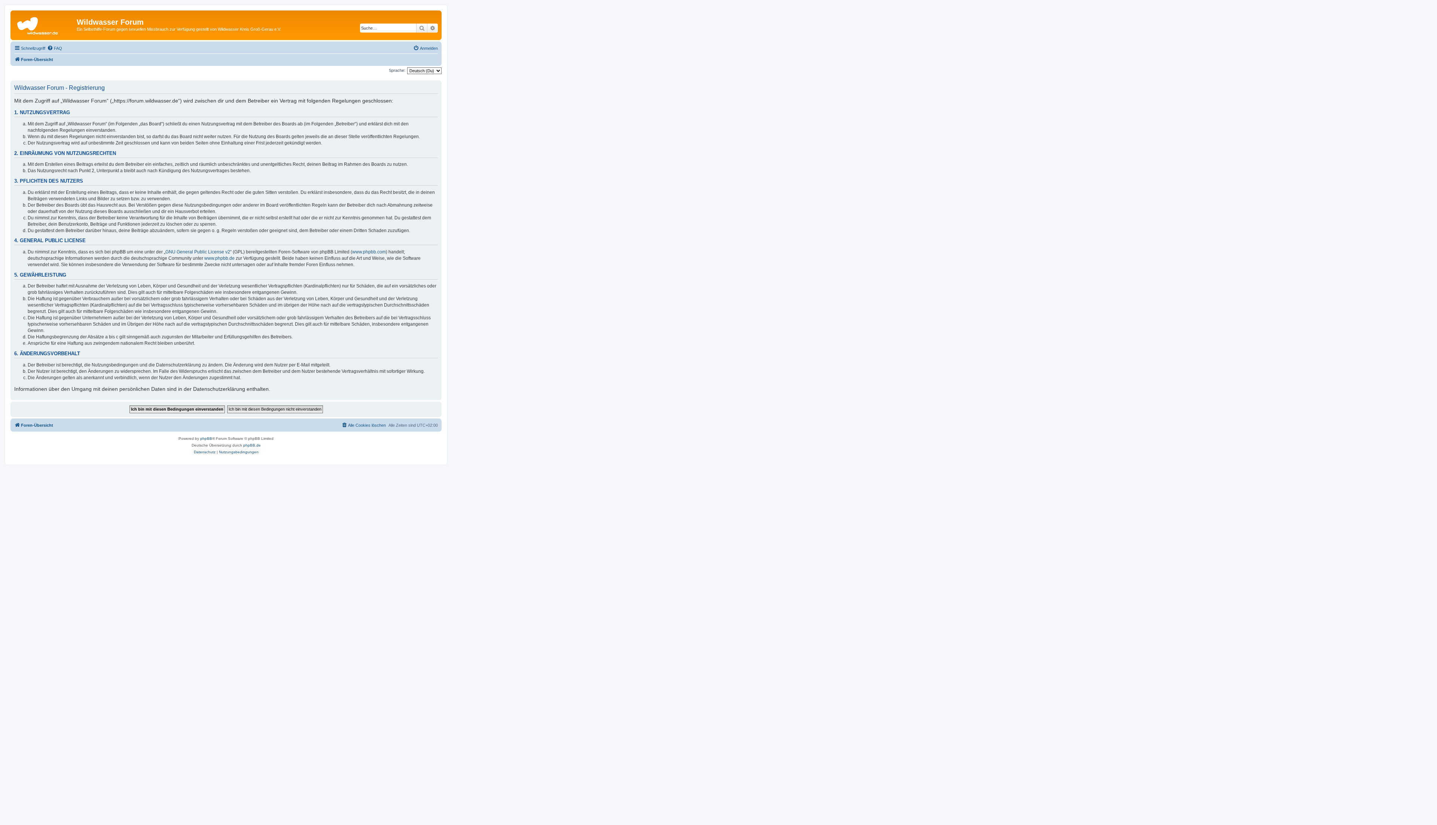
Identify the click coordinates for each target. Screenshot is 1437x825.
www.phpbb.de (219, 258)
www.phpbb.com (369, 252)
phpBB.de (252, 445)
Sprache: (397, 70)
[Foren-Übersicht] (44, 24)
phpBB (206, 438)
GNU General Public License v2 (197, 252)
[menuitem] (54, 48)
